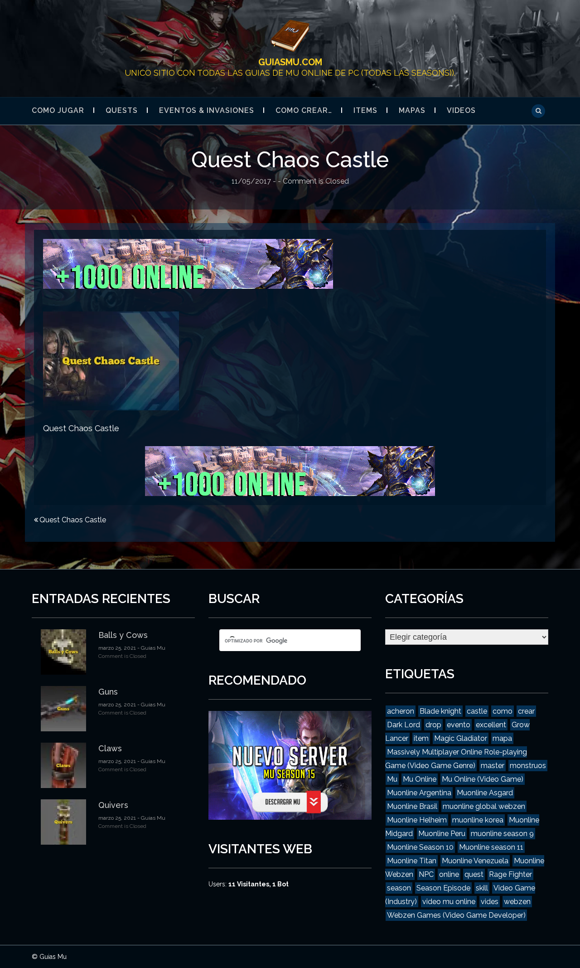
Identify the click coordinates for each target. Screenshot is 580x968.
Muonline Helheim (417, 820)
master (492, 765)
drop (433, 724)
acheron (400, 711)
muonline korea (477, 820)
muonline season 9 (502, 833)
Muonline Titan (411, 860)
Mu (392, 779)
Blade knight (440, 711)
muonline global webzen (484, 806)
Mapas (412, 110)
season (399, 888)
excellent (491, 724)
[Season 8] (188, 263)
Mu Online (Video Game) (482, 779)
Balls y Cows (123, 635)
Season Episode (443, 888)
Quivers (113, 805)
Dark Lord (403, 724)
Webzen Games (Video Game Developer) (456, 915)
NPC (426, 874)
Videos (461, 110)
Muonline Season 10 (420, 847)
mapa (502, 738)
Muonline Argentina (419, 792)
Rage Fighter (510, 874)
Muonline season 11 (491, 847)
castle (477, 711)
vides (489, 901)
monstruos (528, 765)
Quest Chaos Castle (72, 520)
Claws (110, 748)
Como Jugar (58, 110)
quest (473, 874)
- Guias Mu (150, 648)
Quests (122, 110)
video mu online (448, 901)
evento (458, 724)
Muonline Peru (441, 833)
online (449, 874)
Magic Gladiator (460, 738)
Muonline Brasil (412, 806)
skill (482, 888)
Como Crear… (304, 110)
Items (365, 110)
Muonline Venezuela (475, 860)
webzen (517, 901)
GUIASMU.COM (290, 62)
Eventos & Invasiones (206, 110)
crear (526, 711)
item (421, 738)
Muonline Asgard (485, 792)
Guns (108, 691)
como (502, 711)
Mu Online (419, 779)
